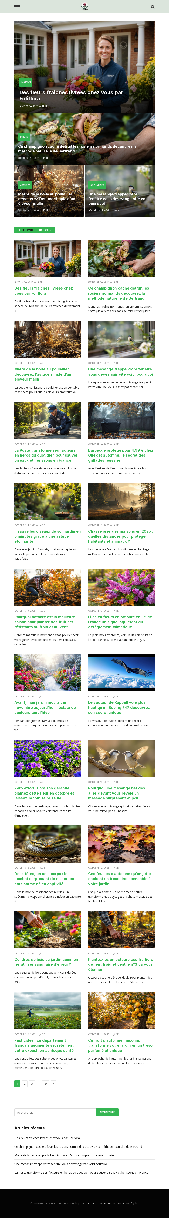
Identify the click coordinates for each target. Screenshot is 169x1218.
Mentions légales (128, 1203)
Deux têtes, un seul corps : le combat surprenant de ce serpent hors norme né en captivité (45, 879)
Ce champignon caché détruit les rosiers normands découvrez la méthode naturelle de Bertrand (77, 148)
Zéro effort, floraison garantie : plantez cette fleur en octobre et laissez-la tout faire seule (44, 793)
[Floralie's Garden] (84, 6)
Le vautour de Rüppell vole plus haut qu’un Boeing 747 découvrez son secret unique (119, 707)
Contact (93, 1203)
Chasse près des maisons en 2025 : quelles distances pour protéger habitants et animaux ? (120, 536)
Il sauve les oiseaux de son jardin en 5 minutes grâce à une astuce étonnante (47, 536)
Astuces (25, 185)
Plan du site (107, 1203)
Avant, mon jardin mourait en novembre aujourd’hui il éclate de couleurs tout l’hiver (45, 707)
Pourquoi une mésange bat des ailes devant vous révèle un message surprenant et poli (116, 793)
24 (45, 1083)
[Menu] (17, 6)
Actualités (97, 185)
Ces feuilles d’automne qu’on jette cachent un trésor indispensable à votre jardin (119, 879)
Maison (26, 82)
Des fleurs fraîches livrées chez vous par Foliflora (71, 95)
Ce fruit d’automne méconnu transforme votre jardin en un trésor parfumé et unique (121, 1045)
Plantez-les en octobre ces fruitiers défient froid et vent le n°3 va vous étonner (120, 964)
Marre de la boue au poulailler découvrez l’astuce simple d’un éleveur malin (46, 199)
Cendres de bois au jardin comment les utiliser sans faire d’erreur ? (47, 962)
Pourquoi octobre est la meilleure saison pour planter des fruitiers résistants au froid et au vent (44, 622)
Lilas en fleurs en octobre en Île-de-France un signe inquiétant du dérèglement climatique (121, 622)
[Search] (152, 6)
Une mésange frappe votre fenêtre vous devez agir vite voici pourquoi (119, 199)
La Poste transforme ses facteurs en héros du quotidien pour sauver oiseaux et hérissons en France (45, 455)
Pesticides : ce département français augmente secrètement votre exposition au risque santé (44, 1045)
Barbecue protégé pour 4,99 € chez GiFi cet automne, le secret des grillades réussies (120, 455)
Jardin (24, 136)
